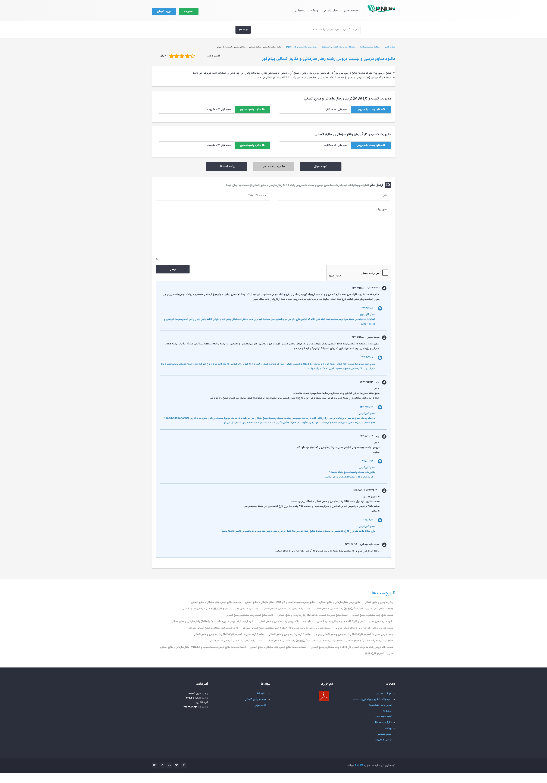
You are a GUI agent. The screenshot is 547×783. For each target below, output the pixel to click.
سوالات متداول (383, 693)
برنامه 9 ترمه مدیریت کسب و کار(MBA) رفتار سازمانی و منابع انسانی (229, 634)
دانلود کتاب (260, 693)
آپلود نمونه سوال (383, 717)
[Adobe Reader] (324, 696)
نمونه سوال (320, 166)
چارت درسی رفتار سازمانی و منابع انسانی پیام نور (214, 628)
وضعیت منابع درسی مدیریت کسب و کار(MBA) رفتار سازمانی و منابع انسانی (354, 609)
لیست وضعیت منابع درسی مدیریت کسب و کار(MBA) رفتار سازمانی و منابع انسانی (203, 647)
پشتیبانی (300, 10)
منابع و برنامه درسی (273, 166)
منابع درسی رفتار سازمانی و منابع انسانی (339, 602)
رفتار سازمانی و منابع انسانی (379, 602)
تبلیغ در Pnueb (383, 722)
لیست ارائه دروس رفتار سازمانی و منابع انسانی (286, 609)
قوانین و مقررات (383, 740)
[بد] (171, 56)
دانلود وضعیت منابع (251, 109)
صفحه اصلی (351, 10)
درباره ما (387, 711)
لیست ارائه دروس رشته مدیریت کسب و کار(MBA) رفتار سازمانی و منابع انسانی (352, 647)
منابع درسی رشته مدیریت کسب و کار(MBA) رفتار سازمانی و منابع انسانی (304, 641)
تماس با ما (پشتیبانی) (380, 705)
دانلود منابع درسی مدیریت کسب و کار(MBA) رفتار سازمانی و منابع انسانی (355, 621)
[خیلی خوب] (187, 56)
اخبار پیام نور (331, 10)
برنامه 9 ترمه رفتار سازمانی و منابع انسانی (289, 634)
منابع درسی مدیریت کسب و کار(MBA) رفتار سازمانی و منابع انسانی (280, 602)
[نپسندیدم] (176, 56)
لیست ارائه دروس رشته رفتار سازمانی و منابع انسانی (235, 641)
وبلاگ (314, 10)
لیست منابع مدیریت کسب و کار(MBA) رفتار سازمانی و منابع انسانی (313, 615)
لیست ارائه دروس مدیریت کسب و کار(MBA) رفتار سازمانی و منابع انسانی (220, 609)
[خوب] (181, 56)
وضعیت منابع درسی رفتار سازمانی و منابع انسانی (216, 602)
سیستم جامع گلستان (255, 699)
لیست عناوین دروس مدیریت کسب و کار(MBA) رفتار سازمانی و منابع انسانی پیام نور (286, 628)
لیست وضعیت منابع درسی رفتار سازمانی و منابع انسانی (278, 647)
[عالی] (192, 56)
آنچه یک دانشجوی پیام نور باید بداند (372, 699)
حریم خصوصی (384, 734)
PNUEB (358, 765)
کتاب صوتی (260, 705)
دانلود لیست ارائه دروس (369, 109)
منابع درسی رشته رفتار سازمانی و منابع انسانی (369, 641)
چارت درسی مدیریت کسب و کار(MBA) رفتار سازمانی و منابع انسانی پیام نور (354, 634)
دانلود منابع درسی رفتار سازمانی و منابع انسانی (249, 615)
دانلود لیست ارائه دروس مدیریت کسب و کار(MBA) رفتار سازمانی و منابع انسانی (212, 621)
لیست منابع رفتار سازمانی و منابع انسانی (372, 615)
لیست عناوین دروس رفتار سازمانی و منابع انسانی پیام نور (364, 628)
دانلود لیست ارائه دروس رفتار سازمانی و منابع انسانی (286, 621)
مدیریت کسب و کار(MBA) (379, 653)
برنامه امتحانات (226, 166)
